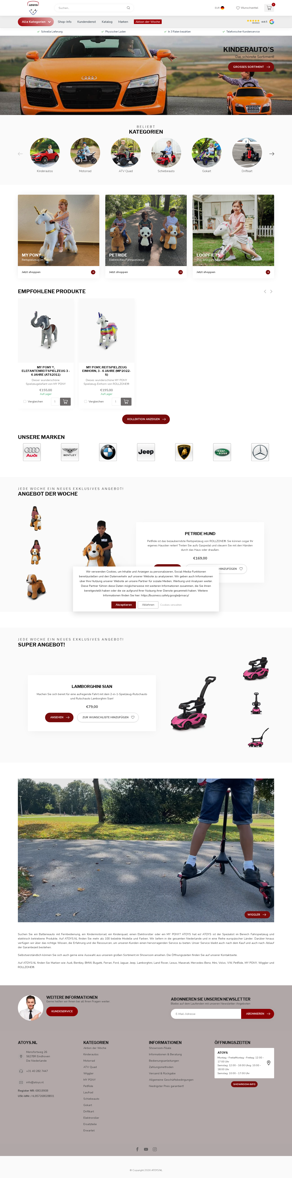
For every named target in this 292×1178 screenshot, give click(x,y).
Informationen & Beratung (165, 1054)
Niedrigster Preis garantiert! (166, 1086)
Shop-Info (65, 22)
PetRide (88, 1086)
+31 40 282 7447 (37, 1071)
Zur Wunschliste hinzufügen (105, 717)
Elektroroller (91, 1118)
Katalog (107, 22)
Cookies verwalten (171, 604)
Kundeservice (62, 1011)
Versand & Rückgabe (162, 1073)
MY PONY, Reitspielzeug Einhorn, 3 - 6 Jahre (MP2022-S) (106, 371)
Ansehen (56, 717)
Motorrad (89, 1061)
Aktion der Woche (147, 22)
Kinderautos (91, 1054)
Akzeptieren (124, 605)
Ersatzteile (90, 1124)
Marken (123, 22)
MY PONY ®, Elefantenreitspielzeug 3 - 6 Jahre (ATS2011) (46, 371)
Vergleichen (35, 401)
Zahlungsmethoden (161, 1067)
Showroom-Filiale (160, 1048)
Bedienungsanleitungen (164, 1061)
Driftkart (88, 1111)
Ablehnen (148, 605)
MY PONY (89, 1080)
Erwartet (89, 1130)
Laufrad (88, 1092)
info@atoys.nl (35, 1082)
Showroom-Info (244, 1084)
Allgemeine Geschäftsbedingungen (171, 1080)
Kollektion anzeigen (143, 419)
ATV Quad (90, 1067)
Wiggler (88, 1073)
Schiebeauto (91, 1099)
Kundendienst (86, 22)
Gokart (87, 1105)
